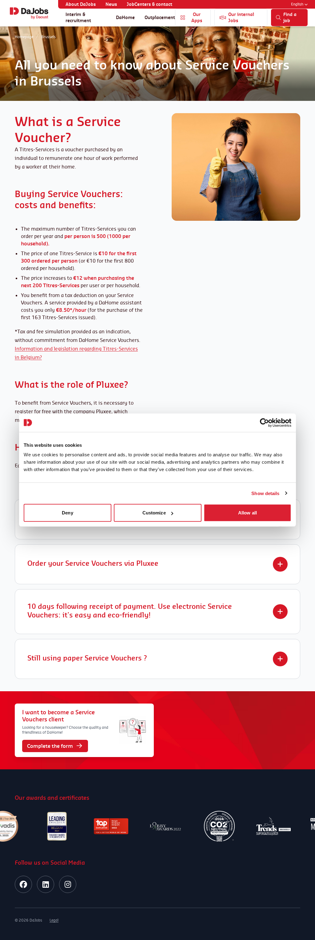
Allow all (247, 512)
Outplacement (160, 17)
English (297, 4)
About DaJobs (81, 4)
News (111, 4)
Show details (265, 493)
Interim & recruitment (78, 17)
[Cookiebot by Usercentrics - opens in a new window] (264, 422)
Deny (67, 512)
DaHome (125, 17)
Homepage (24, 36)
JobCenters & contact (149, 4)
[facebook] (23, 884)
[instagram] (67, 884)
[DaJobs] (29, 13)
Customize (154, 512)
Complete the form (50, 746)
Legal (54, 920)
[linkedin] (45, 884)
